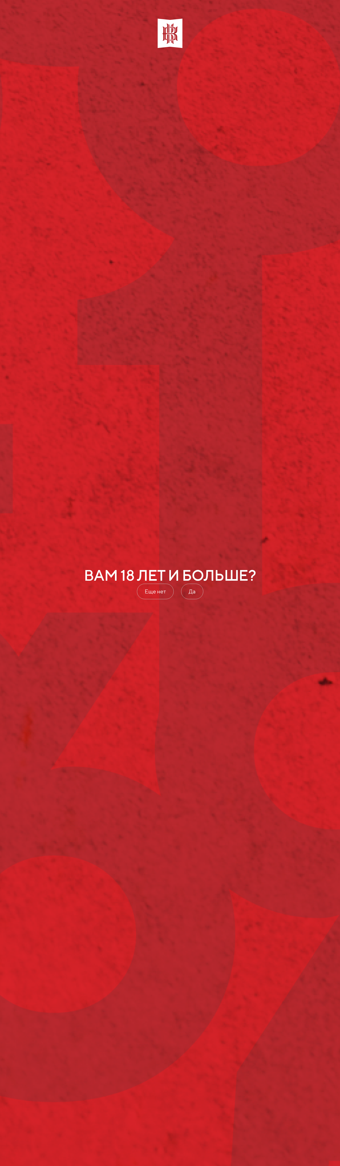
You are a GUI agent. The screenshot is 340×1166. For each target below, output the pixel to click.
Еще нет (155, 591)
